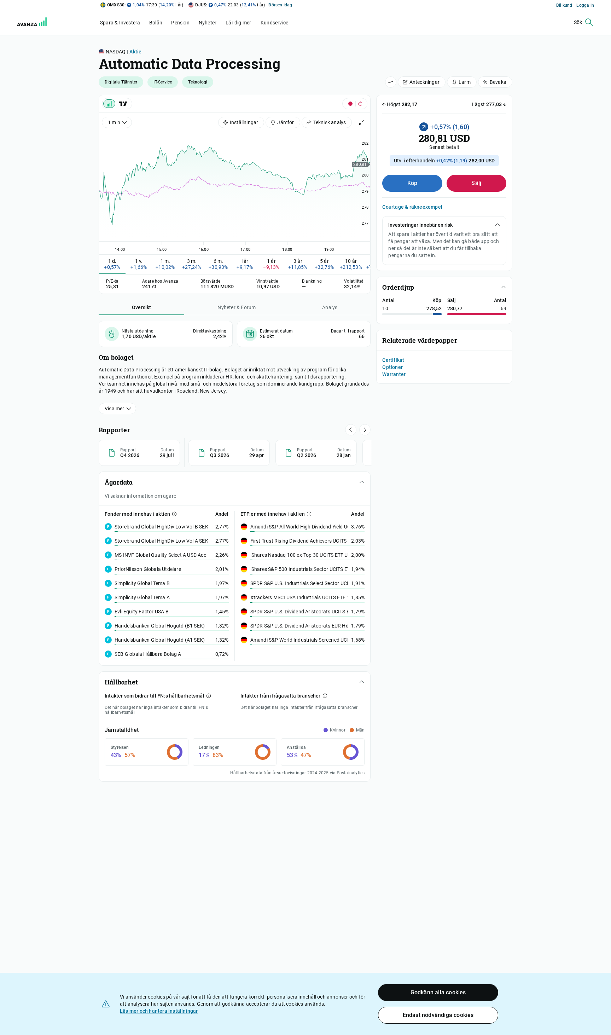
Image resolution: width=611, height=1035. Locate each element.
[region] (234, 190)
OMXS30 (115, 4)
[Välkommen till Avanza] (27, 22)
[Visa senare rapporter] (350, 429)
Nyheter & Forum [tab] (236, 307)
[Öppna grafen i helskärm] (361, 122)
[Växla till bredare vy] (390, 82)
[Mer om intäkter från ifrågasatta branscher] (325, 696)
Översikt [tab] (141, 307)
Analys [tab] (329, 307)
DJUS (200, 4)
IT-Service (162, 82)
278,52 (434, 308)
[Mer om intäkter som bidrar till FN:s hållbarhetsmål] (208, 696)
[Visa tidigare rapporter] (365, 429)
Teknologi (197, 82)
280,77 (454, 308)
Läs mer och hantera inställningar (159, 1011)
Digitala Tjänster (121, 82)
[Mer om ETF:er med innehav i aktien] (309, 514)
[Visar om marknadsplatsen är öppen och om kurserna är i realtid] (354, 103)
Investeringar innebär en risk (420, 225)
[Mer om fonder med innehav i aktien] (174, 514)
